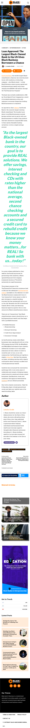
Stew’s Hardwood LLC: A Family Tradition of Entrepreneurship (22, 459)
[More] (24, 70)
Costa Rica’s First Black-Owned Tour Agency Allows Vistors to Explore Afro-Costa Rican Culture (7, 461)
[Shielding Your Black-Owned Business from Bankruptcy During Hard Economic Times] (15, 514)
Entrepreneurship (15, 47)
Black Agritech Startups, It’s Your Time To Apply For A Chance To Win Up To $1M (10, 667)
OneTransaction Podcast (17, 449)
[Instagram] (14, 685)
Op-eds (24, 47)
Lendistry (4, 380)
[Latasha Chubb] (3, 66)
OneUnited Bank (6, 451)
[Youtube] (18, 685)
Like (26, 602)
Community (4, 8)
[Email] (16, 442)
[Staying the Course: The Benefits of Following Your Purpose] (15, 496)
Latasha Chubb (10, 66)
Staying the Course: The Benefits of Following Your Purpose (12, 500)
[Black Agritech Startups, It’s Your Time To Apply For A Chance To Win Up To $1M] (23, 666)
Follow (25, 605)
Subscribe (24, 609)
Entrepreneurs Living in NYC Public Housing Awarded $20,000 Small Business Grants (13, 537)
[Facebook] (11, 685)
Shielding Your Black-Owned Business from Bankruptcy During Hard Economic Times (13, 519)
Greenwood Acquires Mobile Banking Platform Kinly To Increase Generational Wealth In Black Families (10, 655)
